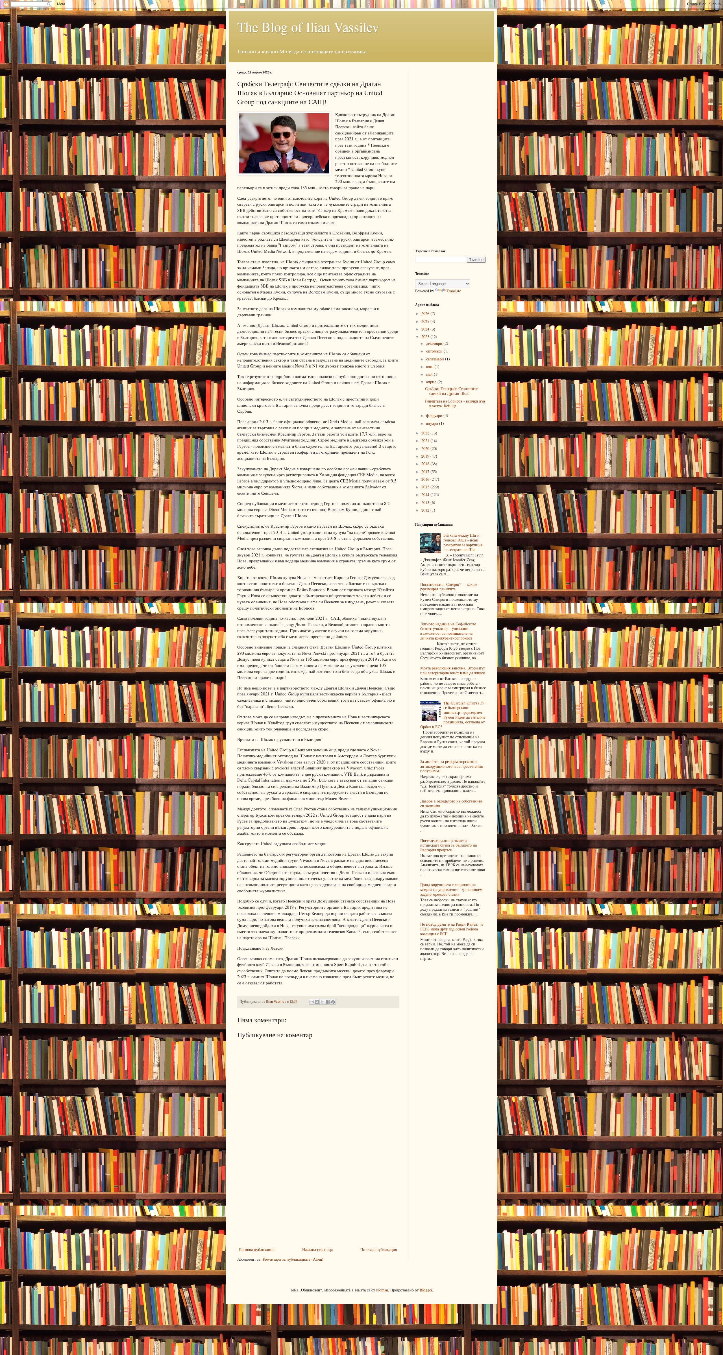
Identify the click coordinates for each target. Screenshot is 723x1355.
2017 (425, 471)
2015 (425, 487)
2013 (425, 502)
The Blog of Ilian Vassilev (308, 27)
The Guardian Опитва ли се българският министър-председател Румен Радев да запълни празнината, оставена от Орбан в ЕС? (452, 714)
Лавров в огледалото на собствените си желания (451, 803)
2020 (425, 448)
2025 (425, 321)
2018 (425, 463)
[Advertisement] (317, 1203)
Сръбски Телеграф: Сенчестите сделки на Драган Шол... (451, 391)
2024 (425, 329)
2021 (425, 440)
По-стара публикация (378, 1249)
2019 (425, 456)
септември (435, 359)
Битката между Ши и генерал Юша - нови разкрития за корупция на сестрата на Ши (462, 542)
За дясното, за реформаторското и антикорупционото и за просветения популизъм (451, 766)
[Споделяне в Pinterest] (333, 1002)
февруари (434, 415)
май (430, 374)
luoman (382, 1290)
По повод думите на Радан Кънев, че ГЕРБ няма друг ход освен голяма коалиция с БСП (451, 928)
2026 (425, 313)
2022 (425, 433)
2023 (425, 336)
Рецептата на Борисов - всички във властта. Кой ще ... (455, 403)
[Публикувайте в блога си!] (317, 1002)
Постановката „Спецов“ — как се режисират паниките (448, 587)
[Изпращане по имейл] (311, 1002)
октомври (435, 351)
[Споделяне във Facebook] (327, 1002)
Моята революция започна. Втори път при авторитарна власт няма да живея (452, 670)
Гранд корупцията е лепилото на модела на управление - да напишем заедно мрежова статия (451, 889)
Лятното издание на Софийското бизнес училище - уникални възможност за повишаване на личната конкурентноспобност (448, 631)
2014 (425, 494)
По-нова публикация (256, 1249)
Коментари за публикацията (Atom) (293, 1259)
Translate (454, 290)
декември (434, 343)
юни (430, 366)
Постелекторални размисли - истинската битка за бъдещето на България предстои (448, 845)
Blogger (426, 1290)
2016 (425, 479)
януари (432, 423)
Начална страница (317, 1249)
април (431, 381)
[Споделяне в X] (322, 1002)
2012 (425, 510)
